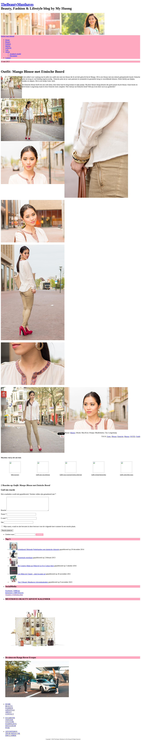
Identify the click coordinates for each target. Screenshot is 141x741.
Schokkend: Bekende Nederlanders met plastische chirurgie (38, 549)
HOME (8, 704)
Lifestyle (8, 48)
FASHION (9, 708)
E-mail (4, 518)
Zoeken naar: (9, 534)
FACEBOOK (10, 718)
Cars (6, 50)
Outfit (138, 436)
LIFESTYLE (10, 710)
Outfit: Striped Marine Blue (98, 475)
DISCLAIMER (10, 735)
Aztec (109, 436)
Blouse (114, 436)
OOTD (132, 436)
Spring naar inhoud (7, 36)
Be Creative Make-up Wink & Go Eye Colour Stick (36, 566)
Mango (72, 433)
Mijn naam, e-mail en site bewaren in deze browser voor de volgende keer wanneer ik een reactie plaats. (40, 526)
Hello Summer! (15, 475)
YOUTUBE (9, 722)
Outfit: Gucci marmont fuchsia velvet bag (71, 475)
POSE (7, 728)
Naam (3, 514)
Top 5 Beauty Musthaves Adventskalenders (33, 582)
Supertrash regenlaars (25, 558)
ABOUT (8, 712)
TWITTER (9, 720)
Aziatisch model (15, 54)
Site (2, 522)
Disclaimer (13, 56)
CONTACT (9, 714)
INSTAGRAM (10, 726)
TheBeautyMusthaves (17, 4)
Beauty (7, 42)
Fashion (8, 44)
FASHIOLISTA (11, 724)
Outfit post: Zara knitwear (43, 475)
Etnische (120, 436)
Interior (7, 46)
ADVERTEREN (11, 731)
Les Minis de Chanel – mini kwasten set (32, 574)
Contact (8, 58)
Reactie (3, 510)
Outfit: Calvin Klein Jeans (126, 475)
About (7, 52)
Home (7, 40)
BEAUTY (9, 706)
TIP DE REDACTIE (12, 733)
